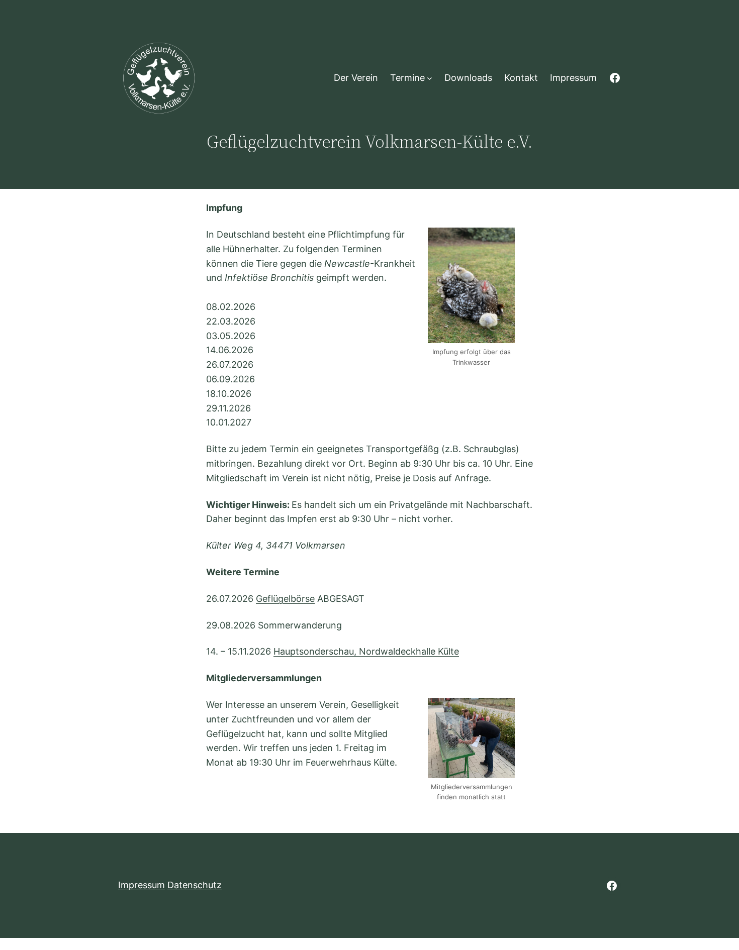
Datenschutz (194, 885)
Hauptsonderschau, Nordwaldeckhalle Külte (366, 651)
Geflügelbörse (285, 598)
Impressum (141, 885)
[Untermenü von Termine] (429, 78)
